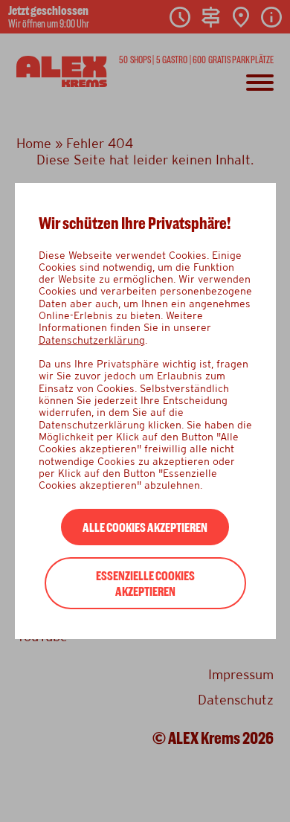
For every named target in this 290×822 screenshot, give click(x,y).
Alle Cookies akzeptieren (145, 528)
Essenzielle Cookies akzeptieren (145, 584)
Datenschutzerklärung (92, 340)
